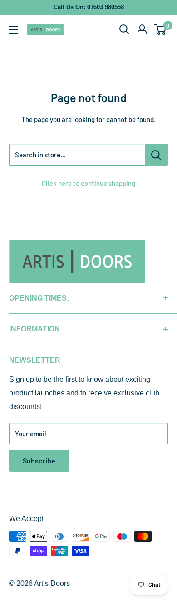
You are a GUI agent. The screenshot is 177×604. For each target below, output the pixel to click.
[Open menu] (13, 30)
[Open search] (124, 29)
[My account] (142, 29)
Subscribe (39, 460)
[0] (160, 29)
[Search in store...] (156, 155)
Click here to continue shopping (88, 183)
